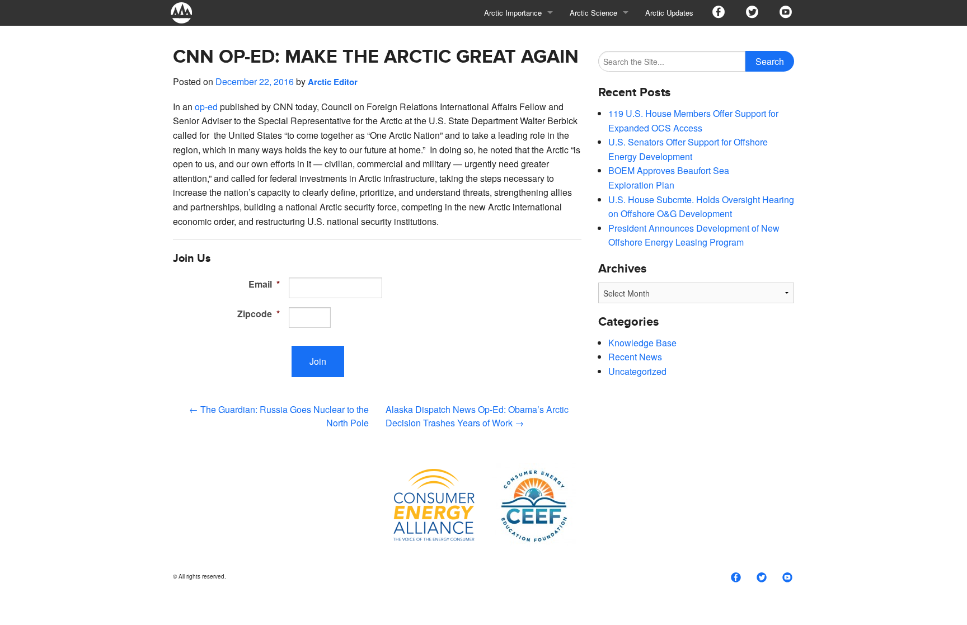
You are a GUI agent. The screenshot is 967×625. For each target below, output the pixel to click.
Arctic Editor (333, 82)
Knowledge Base (642, 342)
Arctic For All (187, 12)
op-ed (206, 106)
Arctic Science (593, 12)
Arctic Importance (513, 12)
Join (317, 361)
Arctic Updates (669, 12)
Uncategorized (637, 371)
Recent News (635, 356)
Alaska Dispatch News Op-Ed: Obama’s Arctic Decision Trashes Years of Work (477, 416)
